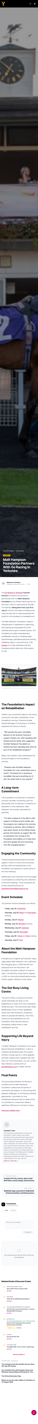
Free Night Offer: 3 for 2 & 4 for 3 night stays (20, 1347)
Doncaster (32, 913)
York (28, 936)
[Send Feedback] (34, 1412)
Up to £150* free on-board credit (17, 1288)
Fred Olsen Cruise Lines (14, 1286)
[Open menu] (35, 4)
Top (6, 1210)
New (14, 1210)
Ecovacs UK (10, 1319)
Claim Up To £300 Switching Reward (18, 1299)
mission (4, 645)
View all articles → (11, 1161)
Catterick (25, 928)
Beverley (22, 924)
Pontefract (21, 909)
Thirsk (19, 936)
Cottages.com (11, 1344)
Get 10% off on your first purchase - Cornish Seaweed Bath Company (20, 1310)
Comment (28, 1232)
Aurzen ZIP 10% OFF (13, 1336)
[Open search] (30, 3)
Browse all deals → (19, 1354)
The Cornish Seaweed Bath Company (18, 1307)
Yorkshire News (8, 551)
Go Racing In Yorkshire (14, 593)
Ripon (21, 913)
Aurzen (9, 1334)
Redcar (21, 920)
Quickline (10, 1296)
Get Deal (9, 1291)
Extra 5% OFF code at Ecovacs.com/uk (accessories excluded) (19, 1324)
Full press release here (10, 1110)
